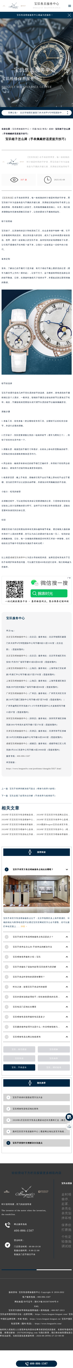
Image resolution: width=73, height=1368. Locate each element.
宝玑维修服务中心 (20, 129)
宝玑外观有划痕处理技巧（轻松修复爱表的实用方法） (38, 997)
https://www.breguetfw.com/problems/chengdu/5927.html (33, 769)
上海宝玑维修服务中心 (17, 668)
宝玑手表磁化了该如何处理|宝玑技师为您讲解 (34, 967)
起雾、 (66, 1203)
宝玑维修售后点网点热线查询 (27, 1037)
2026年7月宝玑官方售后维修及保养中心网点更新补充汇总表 (30, 815)
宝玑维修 (53, 1049)
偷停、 (66, 1199)
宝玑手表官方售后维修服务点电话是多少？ (33, 937)
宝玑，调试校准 (53, 1067)
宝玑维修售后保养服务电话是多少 (29, 1017)
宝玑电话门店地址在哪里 (24, 1007)
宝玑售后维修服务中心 (29, 1292)
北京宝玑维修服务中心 (17, 637)
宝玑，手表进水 (19, 1067)
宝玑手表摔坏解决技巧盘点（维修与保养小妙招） (33, 789)
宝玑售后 (8, 198)
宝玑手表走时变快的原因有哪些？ (29, 977)
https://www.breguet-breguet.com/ (51, 1314)
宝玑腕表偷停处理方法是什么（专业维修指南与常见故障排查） (43, 1027)
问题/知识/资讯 (39, 129)
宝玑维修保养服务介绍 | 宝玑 (27, 957)
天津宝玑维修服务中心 (17, 731)
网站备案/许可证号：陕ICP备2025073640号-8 (36, 1302)
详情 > (24, 926)
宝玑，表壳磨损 (19, 1049)
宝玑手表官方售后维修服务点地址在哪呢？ (33, 869)
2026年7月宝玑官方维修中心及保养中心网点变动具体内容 (29, 829)
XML (36, 1306)
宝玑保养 (53, 1058)
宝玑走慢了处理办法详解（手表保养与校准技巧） (33, 796)
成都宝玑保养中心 (18, 557)
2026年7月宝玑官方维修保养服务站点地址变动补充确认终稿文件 (32, 824)
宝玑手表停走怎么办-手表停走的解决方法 (32, 947)
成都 (51, 129)
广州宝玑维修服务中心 (17, 693)
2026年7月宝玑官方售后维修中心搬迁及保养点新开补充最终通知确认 (34, 819)
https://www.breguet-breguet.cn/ (45, 1319)
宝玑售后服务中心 (46, 3)
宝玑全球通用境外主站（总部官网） (17, 1314)
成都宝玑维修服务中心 (17, 743)
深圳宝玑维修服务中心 (17, 718)
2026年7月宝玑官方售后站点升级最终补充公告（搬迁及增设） (31, 834)
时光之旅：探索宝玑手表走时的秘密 (30, 987)
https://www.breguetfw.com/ (48, 1324)
